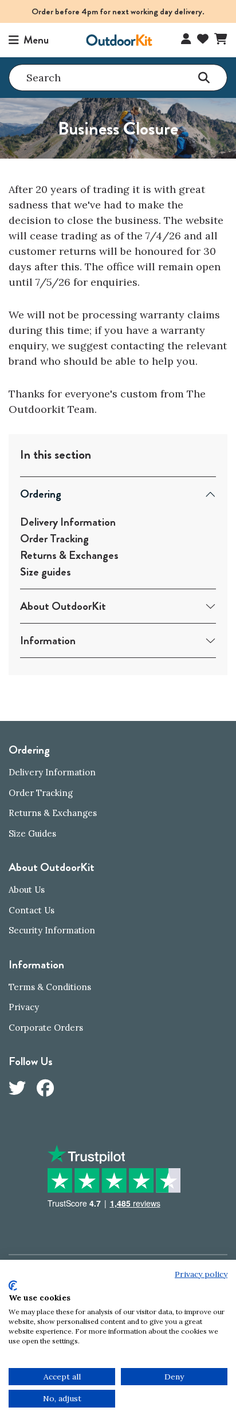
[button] (29, 40)
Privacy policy (201, 1274)
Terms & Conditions (50, 986)
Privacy (24, 1007)
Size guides (45, 571)
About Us (27, 889)
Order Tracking (54, 538)
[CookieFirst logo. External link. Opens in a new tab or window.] (13, 1285)
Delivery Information (68, 522)
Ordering (40, 494)
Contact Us (31, 910)
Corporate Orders (46, 1027)
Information (48, 640)
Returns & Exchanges (69, 555)
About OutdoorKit (63, 606)
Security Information (52, 930)
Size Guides (32, 833)
